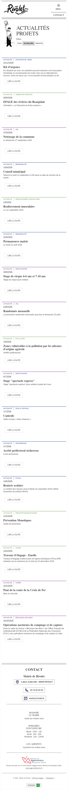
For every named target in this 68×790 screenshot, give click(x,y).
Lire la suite (13, 81)
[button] (58, 7)
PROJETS (39, 43)
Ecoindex (33, 785)
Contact (58, 15)
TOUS (19, 43)
